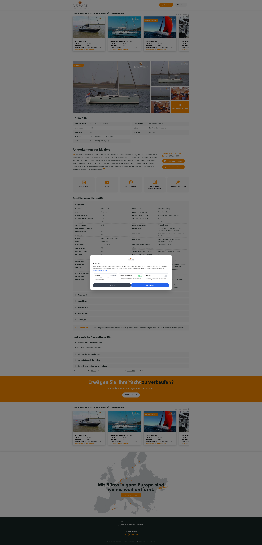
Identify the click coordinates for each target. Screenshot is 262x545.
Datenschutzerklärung (100, 270)
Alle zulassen (150, 285)
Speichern (112, 285)
